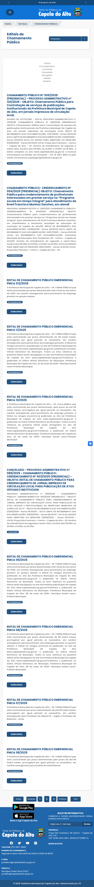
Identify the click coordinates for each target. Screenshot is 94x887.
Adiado (47, 78)
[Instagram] (35, 844)
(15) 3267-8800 (18, 847)
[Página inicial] (60, 12)
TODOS (47, 63)
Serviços (22, 23)
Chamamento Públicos (46, 23)
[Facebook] (11, 844)
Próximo (62, 799)
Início (18, 799)
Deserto (47, 81)
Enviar (87, 824)
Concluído (47, 69)
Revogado (47, 75)
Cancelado (47, 72)
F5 (80, 883)
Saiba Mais (16, 172)
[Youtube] (27, 844)
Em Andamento (47, 66)
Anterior (31, 799)
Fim (75, 799)
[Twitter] (19, 844)
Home (8, 23)
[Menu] (10, 12)
